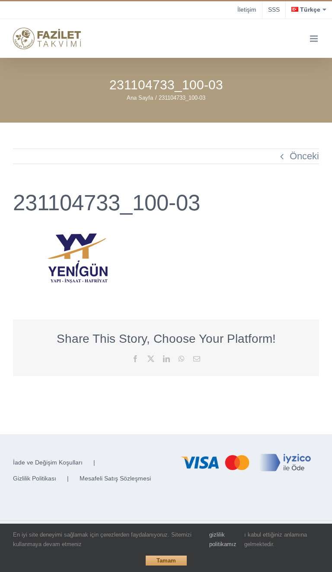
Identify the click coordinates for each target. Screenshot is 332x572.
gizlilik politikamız (222, 539)
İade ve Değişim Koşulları (48, 462)
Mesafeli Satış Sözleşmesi (115, 478)
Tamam (166, 560)
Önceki (304, 156)
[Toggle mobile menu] (314, 38)
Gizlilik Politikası (34, 478)
